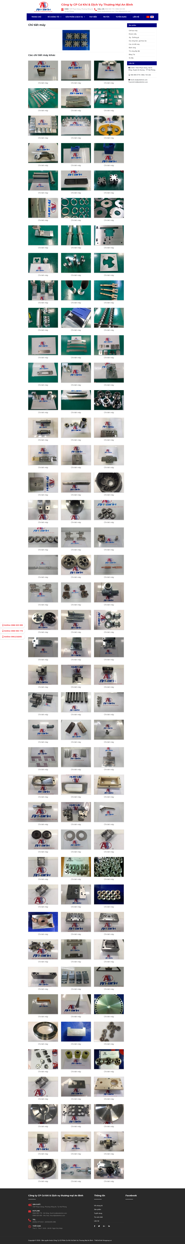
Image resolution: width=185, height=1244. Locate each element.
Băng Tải (132, 54)
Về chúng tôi (53, 17)
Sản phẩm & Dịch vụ (74, 17)
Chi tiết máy (43, 83)
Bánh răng (132, 47)
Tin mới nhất (98, 1217)
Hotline (13, 625)
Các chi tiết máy (134, 44)
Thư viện (93, 17)
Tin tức (106, 17)
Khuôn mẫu (133, 34)
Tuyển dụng (121, 17)
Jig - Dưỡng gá (134, 37)
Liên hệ (136, 17)
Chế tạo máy (133, 30)
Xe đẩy (131, 58)
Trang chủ (36, 17)
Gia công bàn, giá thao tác (138, 41)
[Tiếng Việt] (148, 17)
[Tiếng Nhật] (152, 17)
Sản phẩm (97, 1209)
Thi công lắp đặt (134, 51)
